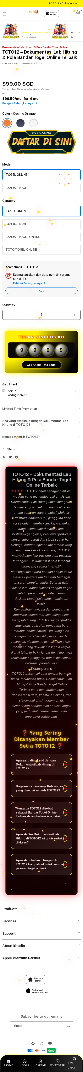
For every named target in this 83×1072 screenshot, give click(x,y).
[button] (4, 13)
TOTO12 (17, 491)
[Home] (33, 12)
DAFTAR (41, 1065)
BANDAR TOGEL (17, 188)
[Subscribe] (68, 1026)
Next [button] (79, 3)
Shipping (21, 89)
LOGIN (24, 1065)
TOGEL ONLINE (16, 174)
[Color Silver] (33, 123)
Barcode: (26, 63)
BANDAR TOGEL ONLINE (23, 237)
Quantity (8, 305)
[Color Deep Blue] (20, 123)
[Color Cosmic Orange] (7, 123)
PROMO (9, 1065)
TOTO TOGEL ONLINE (21, 249)
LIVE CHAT (71, 1065)
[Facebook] (5, 458)
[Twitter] (11, 458)
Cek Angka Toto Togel (41, 364)
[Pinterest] (17, 458)
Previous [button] (4, 3)
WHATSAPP (57, 1065)
